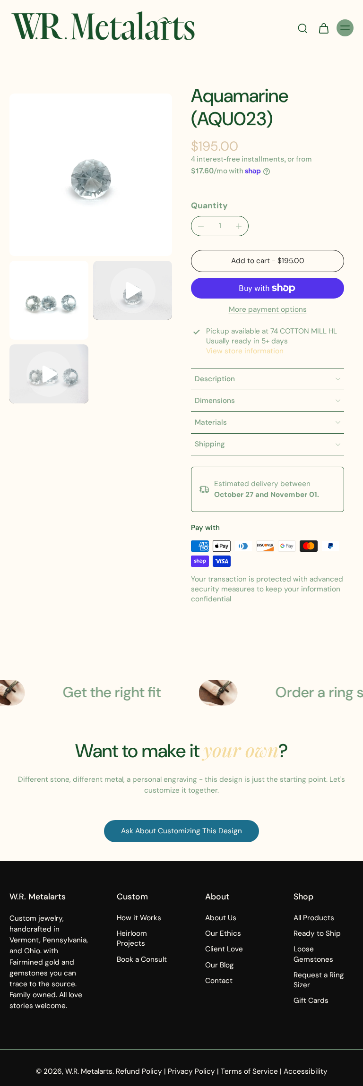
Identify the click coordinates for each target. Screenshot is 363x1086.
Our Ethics (223, 933)
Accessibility (306, 1071)
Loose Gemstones (313, 954)
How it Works (139, 918)
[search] (302, 27)
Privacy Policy (191, 1071)
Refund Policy (139, 1071)
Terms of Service (249, 1071)
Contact (219, 980)
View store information (245, 351)
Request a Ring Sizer (319, 980)
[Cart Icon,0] (323, 27)
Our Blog (219, 965)
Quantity (209, 205)
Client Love (224, 949)
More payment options (268, 310)
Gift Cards (311, 1000)
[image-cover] (133, 290)
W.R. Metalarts (88, 1071)
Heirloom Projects (132, 938)
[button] (267, 261)
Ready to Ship (317, 933)
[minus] (200, 226)
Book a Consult (142, 959)
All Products (314, 918)
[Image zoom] (90, 175)
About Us (220, 918)
